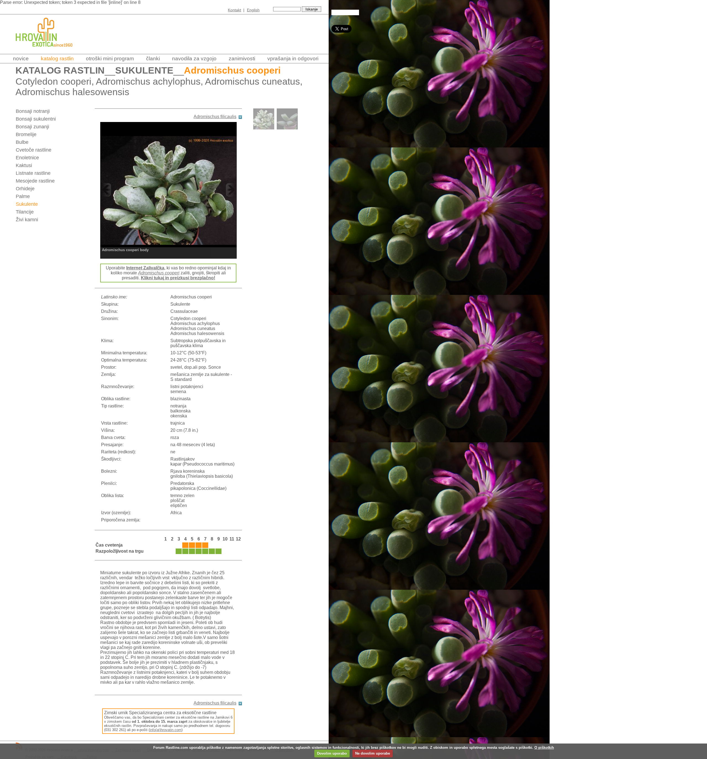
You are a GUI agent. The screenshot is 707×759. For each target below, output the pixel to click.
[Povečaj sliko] (168, 189)
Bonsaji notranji (33, 111)
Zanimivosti (242, 58)
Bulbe (22, 142)
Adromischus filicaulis (215, 116)
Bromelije (26, 134)
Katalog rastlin (57, 58)
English (253, 10)
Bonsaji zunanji (32, 126)
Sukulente (144, 70)
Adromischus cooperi (159, 273)
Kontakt (234, 10)
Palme (23, 196)
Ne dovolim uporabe (372, 753)
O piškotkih (544, 747)
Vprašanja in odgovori (292, 58)
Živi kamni (27, 219)
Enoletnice (27, 157)
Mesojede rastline (35, 181)
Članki (153, 58)
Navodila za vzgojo (194, 58)
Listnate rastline (33, 173)
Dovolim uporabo (332, 753)
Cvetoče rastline (33, 150)
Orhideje (25, 188)
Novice (21, 58)
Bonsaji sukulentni (36, 119)
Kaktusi (24, 165)
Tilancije (25, 212)
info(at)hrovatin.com (165, 730)
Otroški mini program (110, 58)
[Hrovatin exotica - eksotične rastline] (49, 50)
